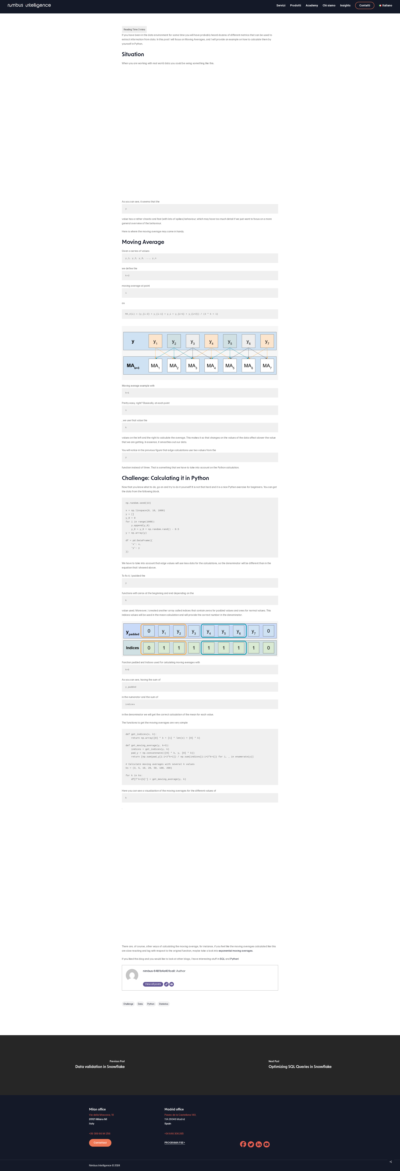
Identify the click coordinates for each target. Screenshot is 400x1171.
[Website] (166, 984)
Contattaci (100, 1142)
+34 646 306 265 (174, 1133)
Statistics (163, 1004)
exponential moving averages (236, 950)
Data (140, 1004)
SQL (222, 959)
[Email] (171, 984)
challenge (128, 1004)
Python (234, 959)
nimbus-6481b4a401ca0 (159, 971)
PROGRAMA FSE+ (175, 1142)
